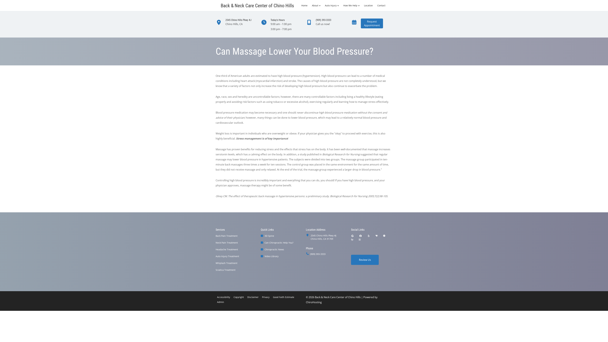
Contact (381, 5)
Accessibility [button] (223, 297)
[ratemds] (384, 236)
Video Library (272, 256)
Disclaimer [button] (253, 297)
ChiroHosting (314, 302)
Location (368, 5)
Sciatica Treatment (225, 269)
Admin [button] (220, 302)
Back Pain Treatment (227, 235)
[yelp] (368, 236)
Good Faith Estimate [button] (283, 297)
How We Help (350, 5)
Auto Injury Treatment (227, 256)
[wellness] (352, 239)
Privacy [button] (265, 297)
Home (304, 5)
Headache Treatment (227, 249)
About (315, 5)
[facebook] (360, 236)
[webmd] (360, 239)
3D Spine (269, 235)
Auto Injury (331, 5)
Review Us (365, 260)
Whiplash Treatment (226, 263)
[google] (352, 236)
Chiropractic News (274, 249)
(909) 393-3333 (318, 254)
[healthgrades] (377, 236)
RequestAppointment (372, 23)
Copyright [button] (239, 297)
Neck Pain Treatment (227, 242)
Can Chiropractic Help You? (279, 242)
